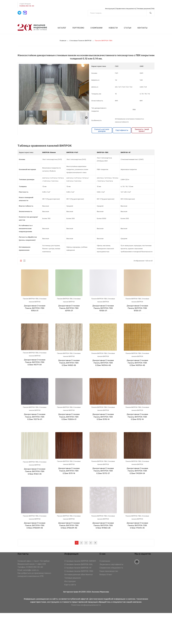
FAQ (153, 8)
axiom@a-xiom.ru (31, 570)
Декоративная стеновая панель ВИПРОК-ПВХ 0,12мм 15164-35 (34, 471)
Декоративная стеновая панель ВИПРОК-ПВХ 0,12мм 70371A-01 (34, 416)
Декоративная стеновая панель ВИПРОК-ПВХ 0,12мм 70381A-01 (69, 416)
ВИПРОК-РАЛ (72, 152)
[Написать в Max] (25, 13)
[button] (33, 118)
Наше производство (108, 571)
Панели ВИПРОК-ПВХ (30, 299)
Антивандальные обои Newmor (78, 574)
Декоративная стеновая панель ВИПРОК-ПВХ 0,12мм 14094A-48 (103, 362)
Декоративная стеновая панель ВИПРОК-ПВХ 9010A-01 (103, 308)
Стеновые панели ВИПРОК (80, 40)
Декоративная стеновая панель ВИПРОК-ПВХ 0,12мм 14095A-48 (137, 362)
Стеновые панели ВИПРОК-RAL (78, 564)
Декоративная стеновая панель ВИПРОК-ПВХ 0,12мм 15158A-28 (103, 525)
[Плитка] (20, 261)
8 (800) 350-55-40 (27, 6)
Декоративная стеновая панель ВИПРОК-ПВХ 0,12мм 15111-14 (69, 470)
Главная (63, 40)
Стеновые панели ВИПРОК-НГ (78, 568)
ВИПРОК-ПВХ (102, 152)
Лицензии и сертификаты (111, 564)
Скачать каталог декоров (101, 130)
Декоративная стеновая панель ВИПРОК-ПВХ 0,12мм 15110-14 (103, 416)
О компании (104, 561)
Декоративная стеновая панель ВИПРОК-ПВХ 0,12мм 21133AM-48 (34, 525)
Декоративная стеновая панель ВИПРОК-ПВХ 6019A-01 (69, 308)
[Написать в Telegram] (19, 13)
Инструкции (110, 8)
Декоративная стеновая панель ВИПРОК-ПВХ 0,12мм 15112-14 (137, 416)
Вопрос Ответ (105, 574)
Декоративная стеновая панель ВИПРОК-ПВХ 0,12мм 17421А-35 (137, 525)
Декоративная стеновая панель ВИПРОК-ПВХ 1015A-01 (34, 308)
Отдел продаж (25, 4)
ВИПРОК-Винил (49, 152)
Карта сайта (70, 585)
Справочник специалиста (126, 8)
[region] (54, 94)
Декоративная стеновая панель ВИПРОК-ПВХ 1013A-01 (137, 308)
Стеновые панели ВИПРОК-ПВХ (78, 571)
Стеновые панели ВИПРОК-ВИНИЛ (80, 561)
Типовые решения (143, 8)
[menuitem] (63, 28)
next (95, 543)
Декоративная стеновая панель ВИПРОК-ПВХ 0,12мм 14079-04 (34, 362)
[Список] (24, 261)
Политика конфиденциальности (86, 605)
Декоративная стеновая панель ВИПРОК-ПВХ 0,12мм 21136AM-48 (69, 525)
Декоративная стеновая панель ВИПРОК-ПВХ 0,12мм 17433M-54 (137, 470)
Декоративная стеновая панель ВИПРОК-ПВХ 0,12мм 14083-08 (69, 362)
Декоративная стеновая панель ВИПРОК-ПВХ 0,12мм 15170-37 (103, 470)
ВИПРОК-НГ (126, 152)
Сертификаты (121, 130)
